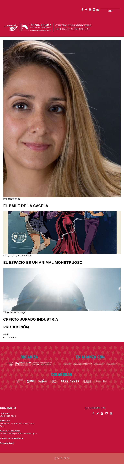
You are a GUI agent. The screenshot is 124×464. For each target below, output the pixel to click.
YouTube (90, 10)
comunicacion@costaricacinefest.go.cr (18, 433)
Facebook (82, 10)
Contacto (98, 10)
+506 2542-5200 (8, 416)
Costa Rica (9, 337)
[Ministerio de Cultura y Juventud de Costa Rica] (47, 27)
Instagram (94, 10)
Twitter (86, 10)
